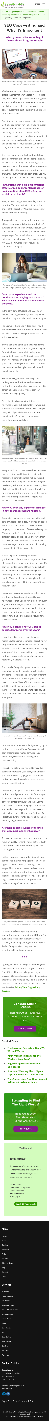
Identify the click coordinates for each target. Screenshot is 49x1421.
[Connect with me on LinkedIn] (4, 1393)
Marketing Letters (8, 1305)
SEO (3, 1332)
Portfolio (5, 1258)
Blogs (4, 1323)
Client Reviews (7, 1263)
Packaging (5, 1350)
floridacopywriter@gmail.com (13, 1386)
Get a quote (25, 1028)
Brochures (6, 1301)
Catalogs (5, 1346)
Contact (5, 1272)
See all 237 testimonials (26, 1204)
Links (4, 1276)
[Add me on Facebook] (8, 1393)
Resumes (5, 1355)
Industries (5, 1249)
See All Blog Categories (12, 12)
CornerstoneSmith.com (34, 1416)
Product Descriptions (10, 1310)
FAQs (4, 1254)
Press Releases (7, 1314)
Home (4, 1236)
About (4, 1240)
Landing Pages (7, 1296)
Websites (5, 1292)
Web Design (6, 1341)
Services (5, 1245)
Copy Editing (6, 1337)
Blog (3, 1267)
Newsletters (6, 1319)
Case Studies (6, 1328)
